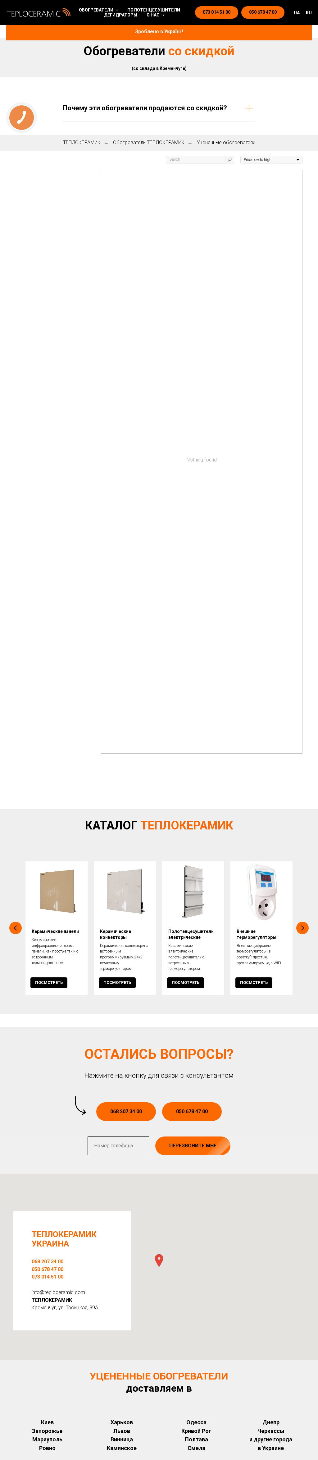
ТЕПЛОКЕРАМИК (82, 142)
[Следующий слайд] (302, 928)
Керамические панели (55, 931)
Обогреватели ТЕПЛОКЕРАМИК (148, 142)
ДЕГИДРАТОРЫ (120, 14)
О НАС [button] (154, 14)
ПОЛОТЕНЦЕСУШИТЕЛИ (153, 9)
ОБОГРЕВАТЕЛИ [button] (96, 9)
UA (297, 12)
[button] (159, 1260)
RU (309, 12)
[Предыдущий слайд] (15, 928)
